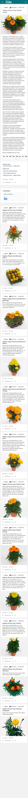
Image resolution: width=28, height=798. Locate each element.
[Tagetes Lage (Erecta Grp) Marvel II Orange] (14, 406)
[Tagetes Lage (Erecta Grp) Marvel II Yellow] (14, 359)
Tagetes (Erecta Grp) (7, 175)
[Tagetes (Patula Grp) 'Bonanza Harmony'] (14, 682)
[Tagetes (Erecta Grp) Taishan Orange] (14, 547)
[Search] (25, 2)
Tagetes (6, 7)
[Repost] (13, 182)
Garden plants (16, 166)
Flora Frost (14, 7)
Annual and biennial (7, 166)
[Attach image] (4, 197)
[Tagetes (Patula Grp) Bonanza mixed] (14, 270)
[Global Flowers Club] (9, 2)
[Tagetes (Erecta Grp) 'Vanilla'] (14, 639)
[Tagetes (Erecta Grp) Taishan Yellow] (14, 594)
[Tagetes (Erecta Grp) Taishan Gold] (14, 500)
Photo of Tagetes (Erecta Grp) (9, 173)
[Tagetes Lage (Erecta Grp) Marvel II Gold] (14, 454)
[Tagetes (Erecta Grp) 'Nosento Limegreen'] (14, 722)
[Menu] (2, 2)
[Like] (4, 182)
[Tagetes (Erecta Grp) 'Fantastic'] (14, 226)
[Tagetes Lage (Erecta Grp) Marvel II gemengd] (14, 313)
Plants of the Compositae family (10, 171)
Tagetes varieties (17, 175)
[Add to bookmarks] (16, 182)
